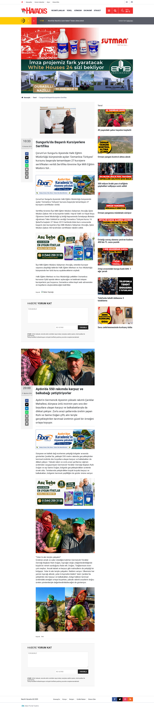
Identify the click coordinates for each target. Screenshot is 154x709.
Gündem (78, 10)
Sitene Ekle (55, 2)
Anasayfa (27, 97)
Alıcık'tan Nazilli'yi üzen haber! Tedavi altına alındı (66, 21)
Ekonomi (88, 10)
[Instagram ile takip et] (125, 699)
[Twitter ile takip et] (119, 699)
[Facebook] (26, 153)
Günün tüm (126, 21)
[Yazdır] (26, 173)
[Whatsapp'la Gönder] (26, 165)
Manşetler (29, 2)
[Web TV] (127, 2)
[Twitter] (26, 157)
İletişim (71, 699)
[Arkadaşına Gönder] (26, 169)
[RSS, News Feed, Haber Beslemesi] (130, 699)
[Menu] (109, 11)
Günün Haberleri (39, 2)
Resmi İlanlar (58, 10)
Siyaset (97, 10)
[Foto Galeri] (132, 2)
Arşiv (48, 2)
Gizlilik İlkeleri (81, 699)
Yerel (69, 10)
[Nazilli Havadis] (34, 10)
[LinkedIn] (26, 161)
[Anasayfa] (22, 2)
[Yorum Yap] (26, 177)
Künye (64, 699)
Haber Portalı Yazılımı (32, 706)
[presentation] (28, 21)
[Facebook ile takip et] (114, 699)
